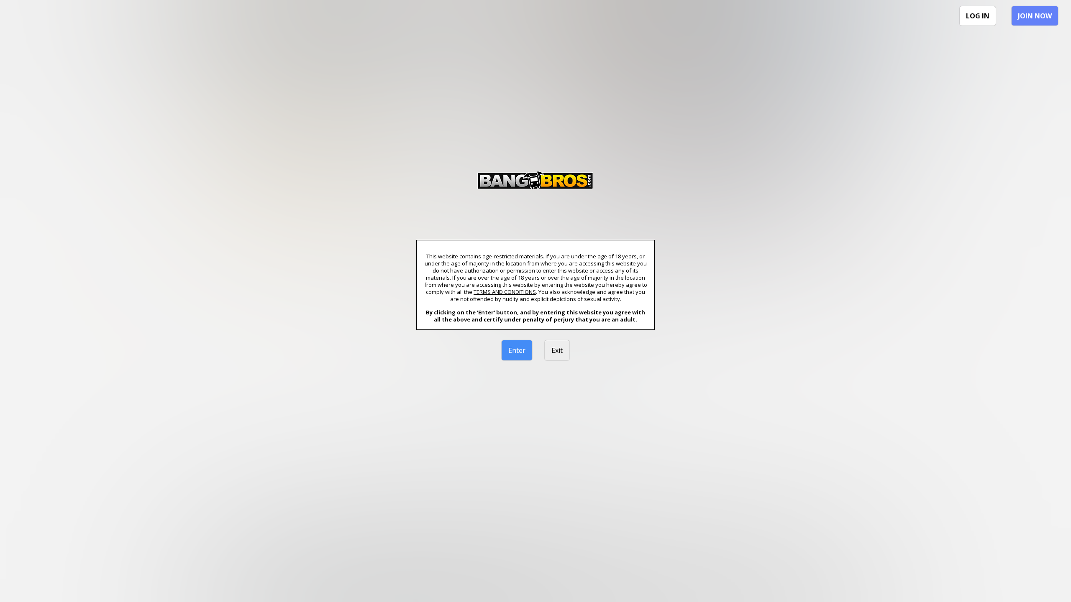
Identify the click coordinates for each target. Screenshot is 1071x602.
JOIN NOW (1035, 15)
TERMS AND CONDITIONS (505, 292)
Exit (557, 350)
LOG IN (977, 15)
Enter (516, 350)
